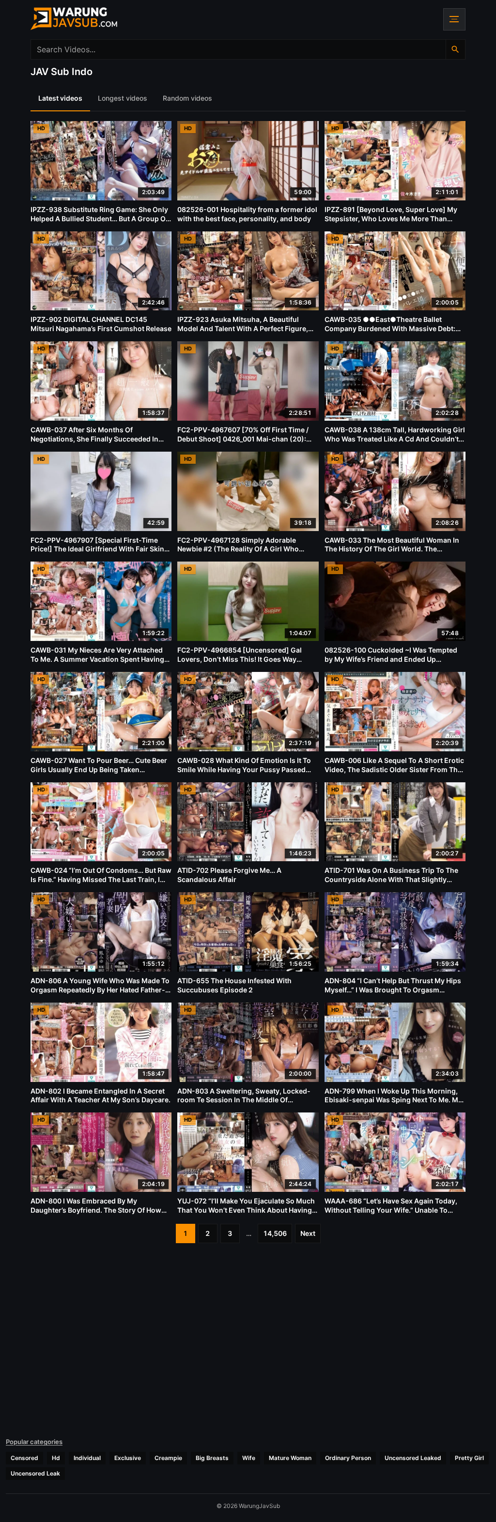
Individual (87, 1457)
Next (307, 1233)
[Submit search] (455, 49)
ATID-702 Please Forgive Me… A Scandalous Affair (229, 874)
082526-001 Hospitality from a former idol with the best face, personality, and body (247, 214)
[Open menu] (454, 19)
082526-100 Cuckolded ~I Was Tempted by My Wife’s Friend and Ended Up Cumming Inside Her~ (391, 659)
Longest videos (122, 98)
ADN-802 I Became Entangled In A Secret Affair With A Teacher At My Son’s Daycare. (100, 1095)
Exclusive (127, 1457)
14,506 (275, 1233)
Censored (24, 1457)
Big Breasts (212, 1457)
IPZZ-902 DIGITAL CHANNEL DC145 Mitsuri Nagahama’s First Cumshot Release (101, 324)
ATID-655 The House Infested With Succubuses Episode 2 (234, 985)
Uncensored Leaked (413, 1457)
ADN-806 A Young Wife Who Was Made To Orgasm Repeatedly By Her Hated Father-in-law (100, 989)
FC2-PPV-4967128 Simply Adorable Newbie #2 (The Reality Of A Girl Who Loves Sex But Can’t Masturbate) (238, 549)
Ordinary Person (348, 1457)
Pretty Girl (469, 1457)
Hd (56, 1457)
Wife (248, 1457)
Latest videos (60, 98)
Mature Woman (290, 1457)
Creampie (168, 1457)
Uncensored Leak (35, 1473)
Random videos (187, 98)
